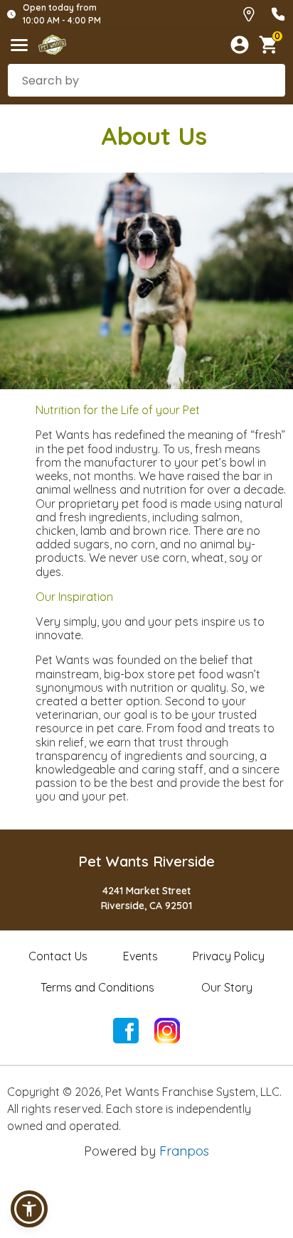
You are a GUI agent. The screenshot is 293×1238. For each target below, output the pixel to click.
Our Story (226, 987)
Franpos (184, 1151)
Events (140, 956)
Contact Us (57, 956)
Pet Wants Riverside (146, 861)
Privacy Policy (229, 956)
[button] (29, 1209)
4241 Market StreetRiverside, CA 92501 (146, 898)
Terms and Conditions (97, 987)
